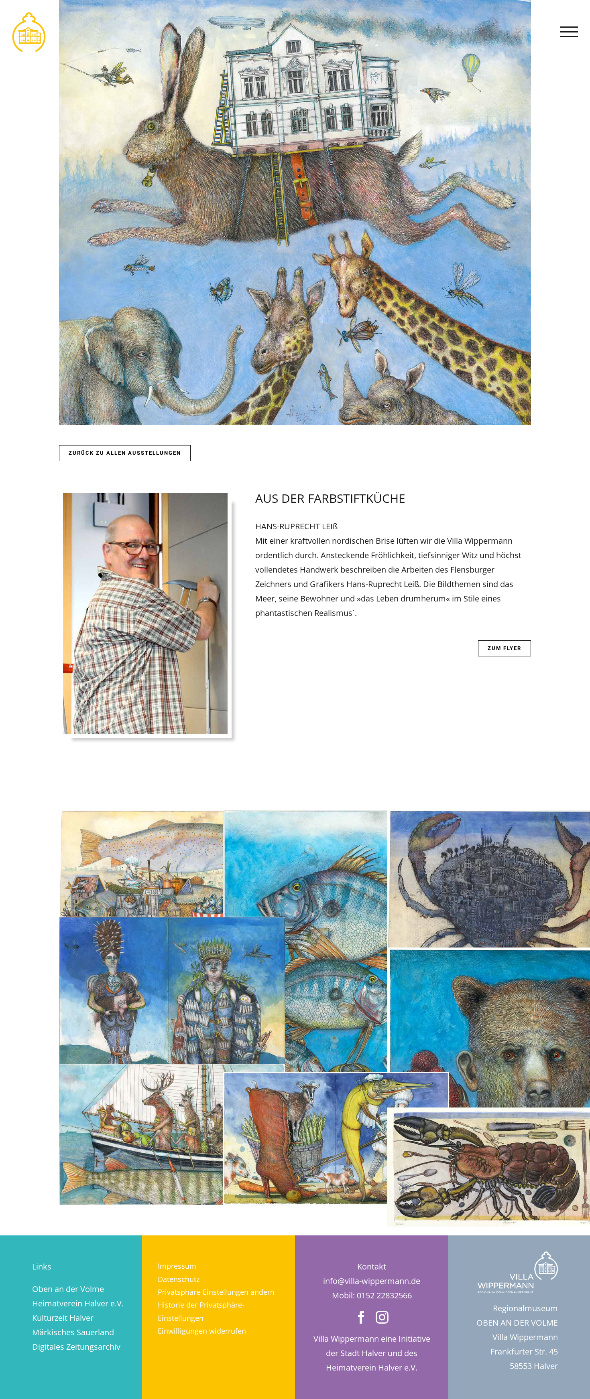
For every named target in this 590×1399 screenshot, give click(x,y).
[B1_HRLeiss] (336, 817)
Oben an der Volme (68, 1289)
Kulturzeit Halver (63, 1317)
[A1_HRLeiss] (172, 817)
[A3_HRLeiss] (172, 1070)
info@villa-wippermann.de (371, 1280)
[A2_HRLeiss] (172, 923)
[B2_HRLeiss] (336, 1078)
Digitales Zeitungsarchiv (76, 1346)
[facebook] (361, 1317)
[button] (218, 1292)
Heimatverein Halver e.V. (78, 1303)
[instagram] (382, 1317)
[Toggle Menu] (569, 31)
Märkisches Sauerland (73, 1332)
